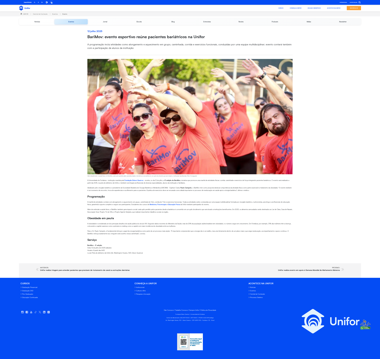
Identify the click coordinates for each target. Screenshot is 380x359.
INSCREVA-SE (354, 8)
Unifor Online (353, 2)
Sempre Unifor (194, 310)
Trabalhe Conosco (181, 310)
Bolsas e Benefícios (314, 8)
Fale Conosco (169, 310)
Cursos (280, 8)
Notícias (253, 287)
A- (34, 2)
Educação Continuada (30, 297)
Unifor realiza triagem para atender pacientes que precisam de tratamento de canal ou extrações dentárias (85, 269)
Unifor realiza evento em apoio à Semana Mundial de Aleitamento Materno (309, 269)
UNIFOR (25, 14)
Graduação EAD (27, 291)
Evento (64, 14)
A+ (42, 2)
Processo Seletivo (256, 297)
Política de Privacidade (208, 310)
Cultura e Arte (141, 291)
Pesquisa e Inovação (143, 294)
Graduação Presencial (29, 287)
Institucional (140, 287)
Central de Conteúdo (40, 14)
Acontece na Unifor (333, 8)
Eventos (55, 14)
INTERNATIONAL (343, 2)
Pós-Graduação (27, 294)
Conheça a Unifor (295, 8)
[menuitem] (37, 21)
